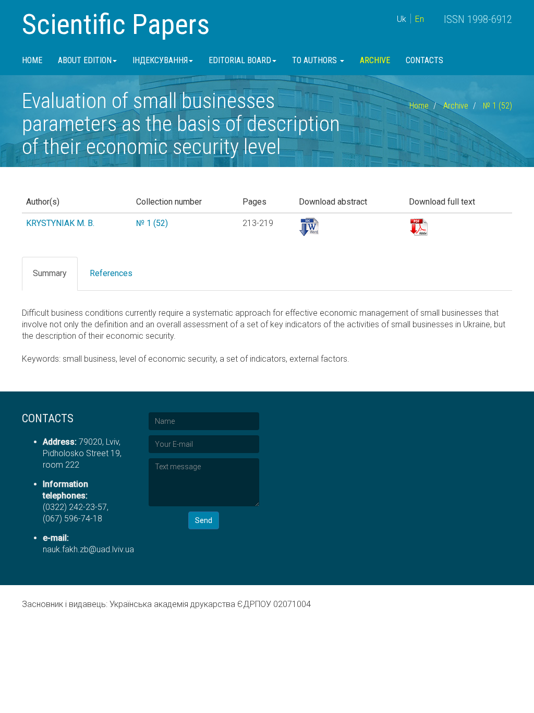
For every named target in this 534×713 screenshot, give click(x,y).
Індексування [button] (160, 60)
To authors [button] (315, 60)
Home (32, 60)
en (419, 19)
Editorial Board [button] (240, 60)
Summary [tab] (50, 273)
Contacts (424, 60)
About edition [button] (85, 60)
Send (203, 520)
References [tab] (111, 273)
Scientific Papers (116, 24)
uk (401, 19)
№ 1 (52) (497, 106)
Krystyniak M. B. (60, 223)
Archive (375, 60)
